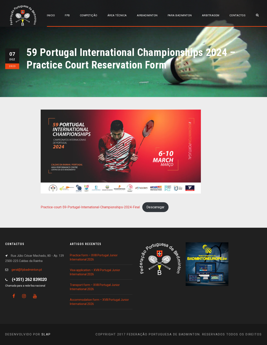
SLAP (46, 334)
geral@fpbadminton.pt (26, 270)
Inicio (51, 15)
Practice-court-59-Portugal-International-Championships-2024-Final (90, 207)
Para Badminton (180, 15)
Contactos (237, 15)
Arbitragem (210, 15)
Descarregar (155, 207)
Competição (88, 15)
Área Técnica (117, 15)
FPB (67, 15)
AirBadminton (147, 15)
